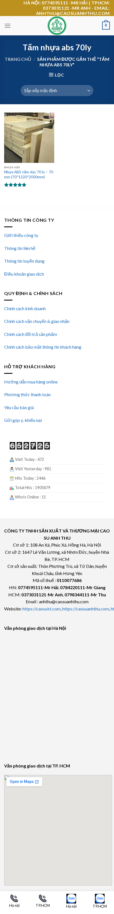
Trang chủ (18, 59)
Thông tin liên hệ (19, 248)
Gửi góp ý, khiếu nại (23, 420)
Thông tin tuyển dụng (24, 260)
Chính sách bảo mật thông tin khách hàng (42, 346)
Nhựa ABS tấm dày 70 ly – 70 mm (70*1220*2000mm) (28, 174)
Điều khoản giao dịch (24, 273)
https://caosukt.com (41, 608)
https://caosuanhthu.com (85, 608)
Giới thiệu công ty (21, 235)
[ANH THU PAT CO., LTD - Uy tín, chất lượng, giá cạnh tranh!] (57, 25)
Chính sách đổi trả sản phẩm (30, 334)
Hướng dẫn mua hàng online (31, 381)
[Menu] (7, 25)
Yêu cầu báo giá (19, 407)
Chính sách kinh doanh (25, 308)
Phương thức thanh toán (27, 394)
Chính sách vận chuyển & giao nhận (36, 321)
